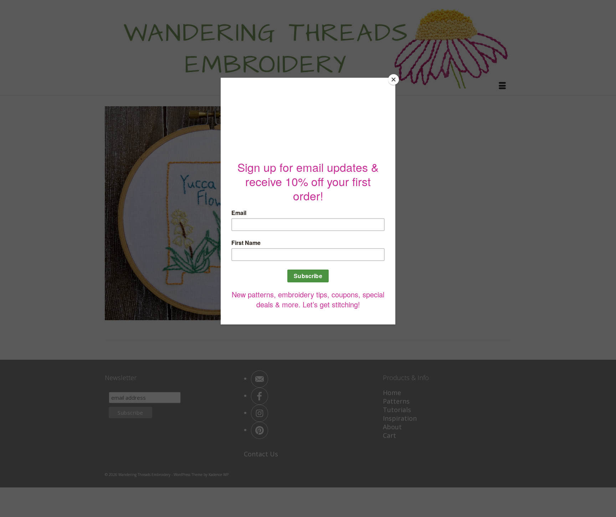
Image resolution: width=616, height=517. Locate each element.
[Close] (393, 79)
